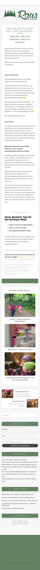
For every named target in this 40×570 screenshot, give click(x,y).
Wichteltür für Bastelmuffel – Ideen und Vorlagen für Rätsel (18, 497)
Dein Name (5, 429)
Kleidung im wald (27, 264)
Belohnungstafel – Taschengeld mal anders (20, 349)
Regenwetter (18, 29)
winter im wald (23, 270)
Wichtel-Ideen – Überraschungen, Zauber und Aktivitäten (18, 494)
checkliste (8, 264)
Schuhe (8, 31)
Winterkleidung (10, 273)
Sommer (15, 31)
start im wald (21, 267)
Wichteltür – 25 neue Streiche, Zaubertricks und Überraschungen (20, 500)
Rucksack (28, 29)
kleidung (17, 264)
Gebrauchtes (11, 28)
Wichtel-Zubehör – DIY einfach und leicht (13, 508)
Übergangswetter (26, 31)
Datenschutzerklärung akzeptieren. (14, 442)
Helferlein (21, 28)
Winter (20, 33)
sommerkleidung (10, 267)
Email (3, 435)
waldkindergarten (10, 270)
